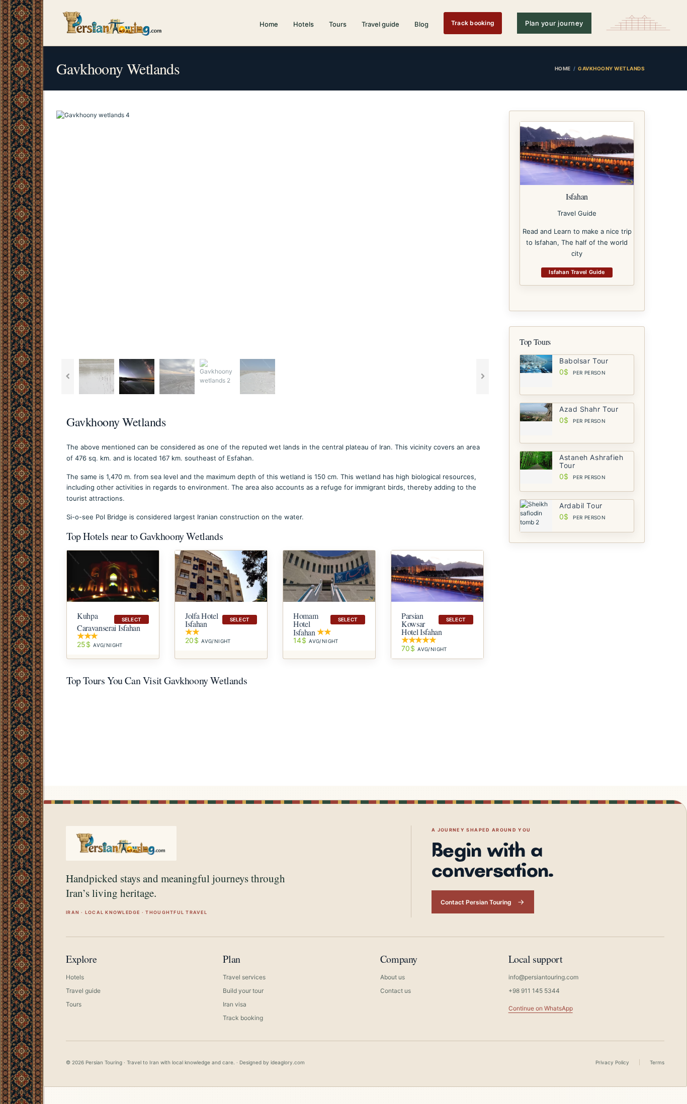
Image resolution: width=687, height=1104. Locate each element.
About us (392, 977)
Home (269, 24)
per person (582, 372)
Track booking (472, 23)
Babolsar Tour (583, 360)
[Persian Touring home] (112, 23)
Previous (41, 232)
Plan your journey (554, 23)
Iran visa (234, 1004)
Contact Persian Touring (476, 902)
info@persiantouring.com (543, 977)
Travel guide (380, 24)
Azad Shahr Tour (588, 409)
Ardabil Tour (581, 505)
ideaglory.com (288, 1062)
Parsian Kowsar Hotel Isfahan (421, 623)
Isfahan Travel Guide (577, 272)
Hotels (303, 24)
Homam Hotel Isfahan (305, 623)
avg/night (100, 645)
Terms (657, 1062)
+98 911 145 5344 (534, 990)
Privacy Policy (612, 1062)
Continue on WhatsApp (540, 1008)
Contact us (395, 990)
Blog (421, 24)
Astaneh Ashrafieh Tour (591, 461)
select (131, 619)
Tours (338, 24)
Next (509, 232)
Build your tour (243, 990)
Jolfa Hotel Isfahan (201, 619)
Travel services (244, 977)
